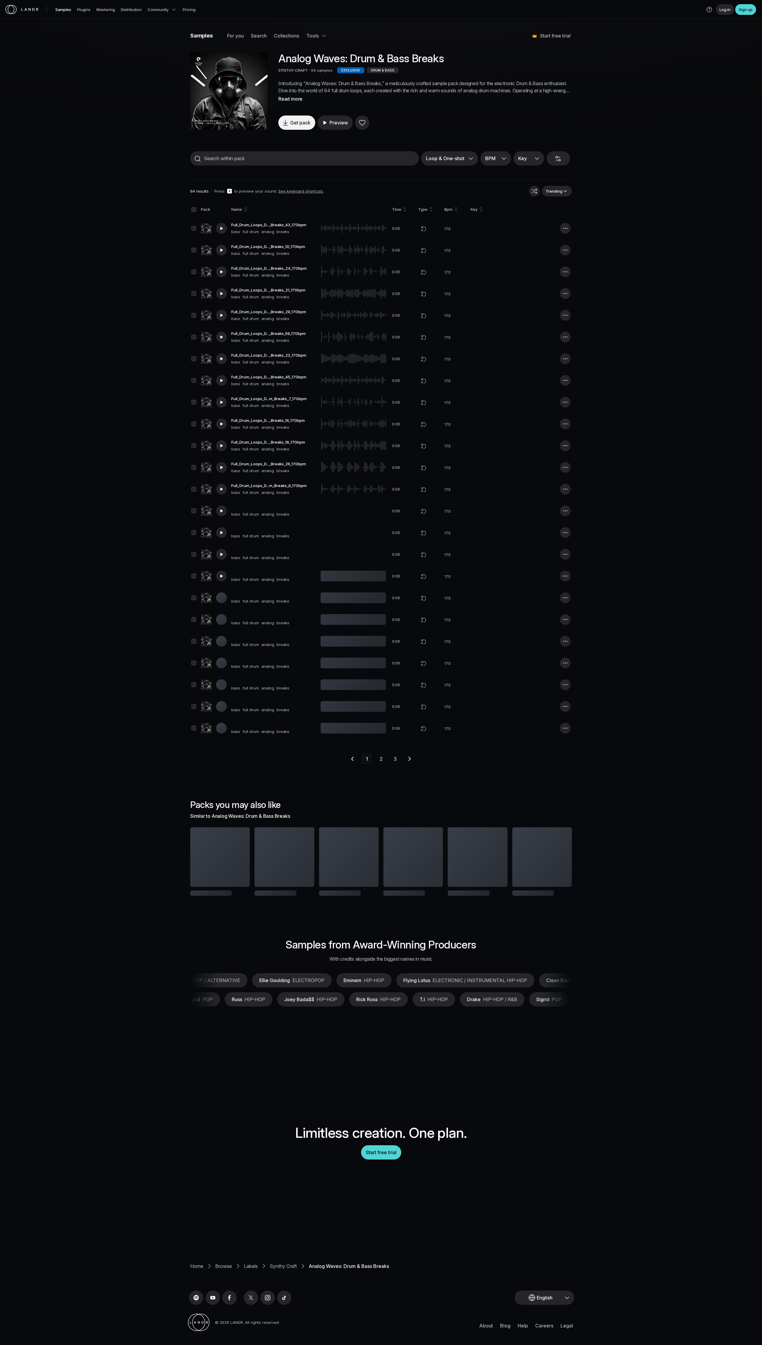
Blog (505, 1333)
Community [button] (158, 9)
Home (196, 1274)
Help (523, 1333)
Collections (286, 36)
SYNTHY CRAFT (293, 70)
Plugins (83, 9)
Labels (251, 1274)
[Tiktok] (284, 1305)
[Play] (228, 91)
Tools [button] (312, 36)
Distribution (131, 9)
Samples (63, 9)
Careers (544, 1333)
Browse (223, 1274)
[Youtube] (213, 1305)
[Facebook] (229, 1305)
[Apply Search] (198, 159)
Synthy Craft (283, 1274)
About (486, 1333)
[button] (709, 9)
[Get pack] (237, 857)
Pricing (189, 9)
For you (235, 36)
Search (259, 36)
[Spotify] (196, 1305)
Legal (566, 1333)
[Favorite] (362, 123)
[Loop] (423, 228)
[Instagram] (267, 1305)
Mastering (105, 9)
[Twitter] (251, 1305)
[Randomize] (534, 191)
